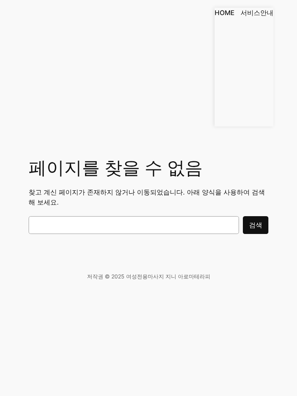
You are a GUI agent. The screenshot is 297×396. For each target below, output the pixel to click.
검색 (255, 225)
